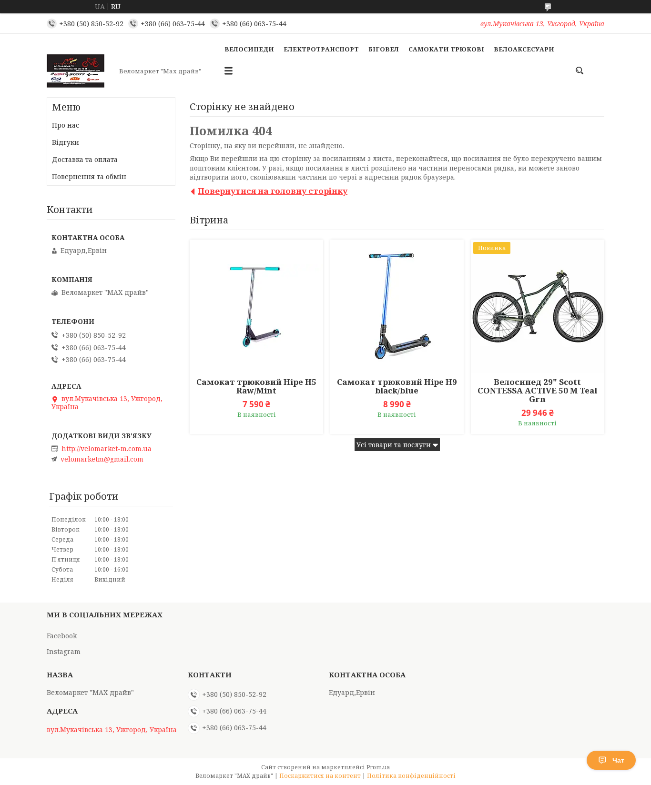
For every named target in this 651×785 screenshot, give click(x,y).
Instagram (64, 651)
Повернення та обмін (89, 176)
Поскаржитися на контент (320, 776)
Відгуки (65, 142)
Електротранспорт (321, 49)
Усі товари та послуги (393, 444)
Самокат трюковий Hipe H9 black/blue (397, 386)
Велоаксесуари (524, 49)
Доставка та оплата (85, 159)
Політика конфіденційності (411, 776)
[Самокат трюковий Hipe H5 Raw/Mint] (256, 306)
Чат (618, 760)
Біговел (383, 49)
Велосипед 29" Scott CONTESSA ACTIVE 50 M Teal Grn (537, 390)
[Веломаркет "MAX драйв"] (80, 71)
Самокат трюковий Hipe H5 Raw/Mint (256, 386)
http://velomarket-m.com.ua (106, 449)
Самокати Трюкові (446, 49)
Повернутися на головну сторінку (272, 190)
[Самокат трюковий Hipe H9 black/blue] (397, 306)
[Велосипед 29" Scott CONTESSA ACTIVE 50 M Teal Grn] (537, 306)
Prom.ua (378, 767)
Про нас (65, 125)
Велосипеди (249, 49)
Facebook (62, 635)
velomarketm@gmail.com (102, 459)
